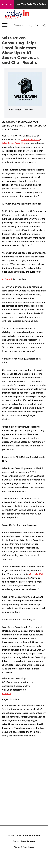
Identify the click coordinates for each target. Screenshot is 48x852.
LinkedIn (6, 693)
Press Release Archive (28, 835)
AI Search (7, 279)
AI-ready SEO (35, 574)
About (11, 835)
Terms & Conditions (24, 847)
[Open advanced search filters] (36, 25)
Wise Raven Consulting (14, 143)
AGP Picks (7, 4)
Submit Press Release (24, 841)
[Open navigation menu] (4, 25)
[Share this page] (44, 25)
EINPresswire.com (30, 139)
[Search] (30, 25)
